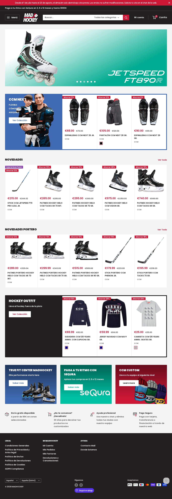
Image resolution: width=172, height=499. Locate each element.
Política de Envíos (14, 456)
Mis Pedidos (49, 449)
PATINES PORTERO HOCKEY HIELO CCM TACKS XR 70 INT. (21, 276)
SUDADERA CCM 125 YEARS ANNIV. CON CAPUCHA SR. (77, 338)
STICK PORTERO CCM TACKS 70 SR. (147, 274)
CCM (67, 139)
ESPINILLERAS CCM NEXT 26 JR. (79, 135)
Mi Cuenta (48, 445)
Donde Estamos (89, 449)
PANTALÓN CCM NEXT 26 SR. (113, 135)
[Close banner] (169, 2)
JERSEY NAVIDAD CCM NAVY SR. (113, 338)
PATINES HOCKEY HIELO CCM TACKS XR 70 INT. (51, 204)
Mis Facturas (49, 453)
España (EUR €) (29, 480)
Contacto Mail (88, 445)
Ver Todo (162, 229)
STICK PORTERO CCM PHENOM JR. (115, 274)
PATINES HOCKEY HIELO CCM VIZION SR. (116, 204)
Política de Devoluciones (18, 460)
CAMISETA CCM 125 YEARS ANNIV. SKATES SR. (146, 338)
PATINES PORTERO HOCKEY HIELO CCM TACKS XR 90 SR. (86, 274)
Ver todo (162, 159)
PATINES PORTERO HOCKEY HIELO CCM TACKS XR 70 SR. (53, 274)
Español (9, 480)
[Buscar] (126, 17)
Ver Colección (20, 120)
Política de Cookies (15, 464)
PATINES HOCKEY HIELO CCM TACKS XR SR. (148, 204)
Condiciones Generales (17, 445)
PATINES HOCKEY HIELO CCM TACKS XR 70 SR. (83, 204)
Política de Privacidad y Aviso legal (17, 451)
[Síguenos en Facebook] (76, 485)
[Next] (166, 122)
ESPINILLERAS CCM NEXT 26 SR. (147, 137)
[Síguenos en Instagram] (81, 485)
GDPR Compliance (14, 468)
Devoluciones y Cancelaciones (51, 459)
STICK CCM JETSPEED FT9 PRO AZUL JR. (20, 204)
